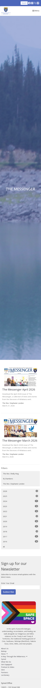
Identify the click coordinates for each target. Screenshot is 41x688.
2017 (20, 536)
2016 (20, 541)
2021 (20, 516)
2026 (20, 491)
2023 (20, 506)
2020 (20, 521)
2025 (20, 496)
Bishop (3, 651)
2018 (20, 531)
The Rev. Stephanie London (13, 484)
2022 (20, 511)
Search (24, 3)
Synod (3, 659)
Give (3, 670)
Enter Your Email (7, 583)
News (3, 654)
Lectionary (5, 675)
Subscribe (8, 591)
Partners (4, 672)
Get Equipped (6, 664)
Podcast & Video (7, 667)
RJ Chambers (8, 478)
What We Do (6, 662)
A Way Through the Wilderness (13, 656)
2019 (20, 526)
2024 (20, 501)
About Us (4, 648)
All (4, 547)
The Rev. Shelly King (11, 473)
